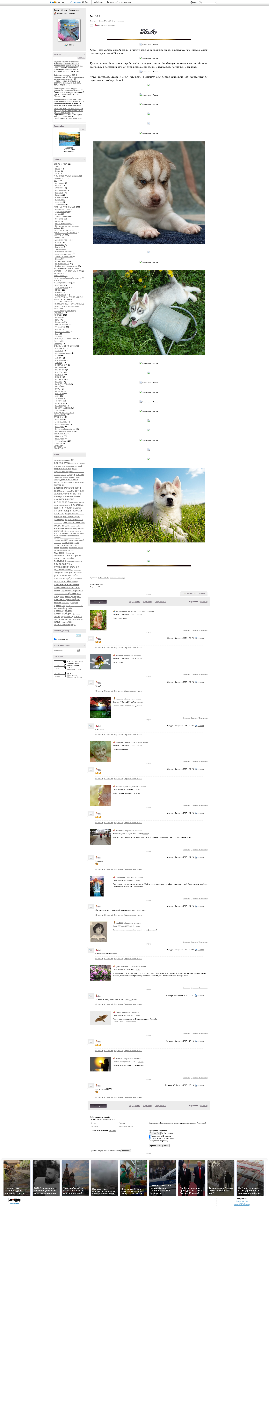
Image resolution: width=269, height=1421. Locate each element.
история (68, 510)
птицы (68, 564)
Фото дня (69, 148)
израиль (62, 499)
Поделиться (201, 593)
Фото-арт (59, 202)
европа (58, 491)
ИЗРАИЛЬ (59, 375)
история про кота (72, 514)
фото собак (65, 603)
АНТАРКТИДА (60, 360)
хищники (57, 617)
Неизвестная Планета (55, 13)
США (57, 396)
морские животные (67, 538)
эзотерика (79, 619)
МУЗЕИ (58, 290)
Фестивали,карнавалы (64, 431)
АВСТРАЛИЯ (60, 348)
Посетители (72, 675)
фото (71, 593)
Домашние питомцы (63, 254)
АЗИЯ (57, 356)
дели (60, 477)
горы (56, 477)
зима (78, 494)
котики (79, 519)
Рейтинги (99, 2)
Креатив (58, 195)
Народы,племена (62, 424)
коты (67, 522)
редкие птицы (76, 570)
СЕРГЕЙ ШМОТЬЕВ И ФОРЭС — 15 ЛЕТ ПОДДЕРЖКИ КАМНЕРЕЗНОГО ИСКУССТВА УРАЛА (68, 111)
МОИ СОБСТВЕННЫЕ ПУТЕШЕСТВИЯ (63, 301)
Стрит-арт (59, 200)
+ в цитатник (119, 21)
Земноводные (60, 249)
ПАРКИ (58, 292)
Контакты (242, 1203)
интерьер (67, 507)
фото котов (70, 600)
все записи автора (108, 25)
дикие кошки (60, 482)
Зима (57, 166)
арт (72, 459)
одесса (76, 543)
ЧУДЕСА (57, 446)
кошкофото (71, 528)
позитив (70, 553)
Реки (57, 334)
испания (58, 510)
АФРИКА (58, 363)
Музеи (57, 221)
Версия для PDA (242, 1201)
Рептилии (59, 247)
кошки (81, 522)
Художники (59, 205)
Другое (58, 214)
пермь (57, 550)
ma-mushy (120, 830)
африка (73, 463)
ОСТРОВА (59, 391)
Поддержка (192, 2)
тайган (57, 590)
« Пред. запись (134, 602)
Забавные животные (63, 257)
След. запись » (160, 602)
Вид (195, 3)
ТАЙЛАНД (59, 398)
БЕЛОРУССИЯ (61, 365)
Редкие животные (62, 264)
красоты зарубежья (62, 533)
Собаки (58, 242)
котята (73, 522)
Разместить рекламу (242, 1205)
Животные (59, 322)
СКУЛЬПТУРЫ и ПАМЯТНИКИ (67, 297)
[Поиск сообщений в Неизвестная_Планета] (78, 636)
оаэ (71, 542)
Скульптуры (60, 197)
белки (63, 466)
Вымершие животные (64, 252)
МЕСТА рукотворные (62, 283)
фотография (58, 608)
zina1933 (119, 923)
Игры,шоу (59, 420)
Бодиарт (58, 185)
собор (75, 582)
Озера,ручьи (60, 327)
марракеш (74, 536)
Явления (58, 336)
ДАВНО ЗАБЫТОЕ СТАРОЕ (65, 233)
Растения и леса (62, 332)
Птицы (58, 259)
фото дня (69, 596)
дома (69, 482)
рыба (69, 575)
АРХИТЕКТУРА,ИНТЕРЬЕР (64, 207)
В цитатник (203, 630)
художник (65, 616)
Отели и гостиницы (63, 224)
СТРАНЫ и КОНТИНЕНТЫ (64, 346)
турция (72, 590)
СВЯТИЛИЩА (60, 295)
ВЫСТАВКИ (60, 285)
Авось (112, 2)
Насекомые (59, 245)
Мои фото (59, 436)
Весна (57, 171)
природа (59, 563)
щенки (74, 619)
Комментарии (74, 10)
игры (56, 499)
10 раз (101, 584)
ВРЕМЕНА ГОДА (60, 164)
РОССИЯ (59, 394)
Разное (57, 341)
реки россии (70, 572)
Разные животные (62, 261)
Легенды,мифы (61, 422)
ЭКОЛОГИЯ (58, 448)
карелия (58, 516)
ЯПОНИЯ (59, 410)
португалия (60, 561)
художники (76, 616)
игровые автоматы (72, 496)
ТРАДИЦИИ (58, 417)
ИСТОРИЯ (58, 273)
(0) (81, 66)
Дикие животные (62, 240)
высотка (81, 472)
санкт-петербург (64, 578)
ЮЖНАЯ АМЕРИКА (63, 408)
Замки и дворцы (61, 216)
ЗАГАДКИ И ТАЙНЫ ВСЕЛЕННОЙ (67, 271)
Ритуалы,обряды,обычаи (65, 429)
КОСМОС (58, 280)
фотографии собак (76, 606)
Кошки (57, 238)
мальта (57, 535)
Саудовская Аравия (63, 353)
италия (81, 514)
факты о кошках (62, 594)
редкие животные (62, 569)
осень (69, 545)
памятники (64, 548)
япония (64, 622)
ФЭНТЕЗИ (58, 443)
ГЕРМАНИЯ (60, 367)
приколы (79, 561)
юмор (57, 621)
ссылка (139, 614)
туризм (65, 590)
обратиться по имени (146, 611)
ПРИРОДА (58, 315)
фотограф (74, 603)
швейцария (66, 619)
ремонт (80, 572)
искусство (76, 508)
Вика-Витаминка (123, 742)
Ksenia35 (119, 1058)
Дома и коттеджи (62, 212)
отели (56, 548)
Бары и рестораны (62, 209)
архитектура (62, 462)
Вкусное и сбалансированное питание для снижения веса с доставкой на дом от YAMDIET (66, 64)
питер (71, 550)
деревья (65, 477)
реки (60, 572)
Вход (86, 2)
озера (56, 545)
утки (55, 594)
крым (73, 533)
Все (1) (82, 129)
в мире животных (68, 467)
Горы (57, 320)
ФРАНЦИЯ (59, 403)
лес (78, 533)
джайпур (72, 477)
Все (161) (81, 58)
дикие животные (69, 479)
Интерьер (59, 219)
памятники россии (76, 548)
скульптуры (78, 578)
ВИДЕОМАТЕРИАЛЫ (62, 230)
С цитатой (195, 630)
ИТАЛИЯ (58, 382)
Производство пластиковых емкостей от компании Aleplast (67, 89)
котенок (71, 519)
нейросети (57, 543)
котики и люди (59, 523)
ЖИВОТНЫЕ (59, 235)
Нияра (118, 1012)
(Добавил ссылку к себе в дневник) (124, 1021)
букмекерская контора (73, 466)
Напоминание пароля (125, 1126)
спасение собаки (62, 587)
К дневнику (147, 602)
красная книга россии (73, 531)
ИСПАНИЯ (59, 379)
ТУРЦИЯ (58, 401)
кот (66, 520)
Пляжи (58, 329)
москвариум (73, 540)
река (56, 572)
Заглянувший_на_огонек (126, 611)
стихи (72, 588)
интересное (61, 502)
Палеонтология (60, 178)
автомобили (58, 460)
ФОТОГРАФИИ (60, 434)
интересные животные (62, 505)
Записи (56, 10)
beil (99, 639)
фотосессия (77, 614)
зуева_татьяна (122, 966)
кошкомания (60, 528)
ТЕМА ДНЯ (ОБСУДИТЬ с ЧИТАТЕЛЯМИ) (64, 414)
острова (76, 545)
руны (65, 575)
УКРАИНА (59, 351)
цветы (57, 619)
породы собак (67, 558)
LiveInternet (58, 2)
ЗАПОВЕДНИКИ (61, 288)
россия (58, 575)
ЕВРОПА (58, 372)
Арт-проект (59, 183)
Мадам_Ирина (122, 786)
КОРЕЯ (58, 389)
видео (69, 471)
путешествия (61, 566)
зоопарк (58, 496)
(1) (75, 79)
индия (70, 499)
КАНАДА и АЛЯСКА (63, 384)
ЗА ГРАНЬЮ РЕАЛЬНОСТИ (65, 269)
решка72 (119, 655)
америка (66, 460)
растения (74, 567)
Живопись (59, 188)
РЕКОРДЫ (58, 344)
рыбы (75, 575)
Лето (57, 174)
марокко (65, 536)
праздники (71, 561)
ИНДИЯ (58, 377)
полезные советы (63, 555)
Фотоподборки (61, 441)
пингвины (64, 550)
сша (77, 587)
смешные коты (59, 581)
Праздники (59, 427)
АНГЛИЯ (58, 358)
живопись (66, 491)
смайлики (112, 1131)
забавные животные (65, 493)
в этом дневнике (62, 639)
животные (77, 490)
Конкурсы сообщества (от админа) (68, 278)
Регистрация (77, 2)
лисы (82, 533)
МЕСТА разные (61, 325)
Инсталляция (60, 190)
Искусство (59, 193)
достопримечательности (67, 487)
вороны (75, 472)
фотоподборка (63, 610)
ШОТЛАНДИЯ (60, 406)
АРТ (55, 181)
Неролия (119, 699)
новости (65, 542)
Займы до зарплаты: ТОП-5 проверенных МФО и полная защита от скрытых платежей (69, 77)
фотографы (67, 608)
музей (81, 540)
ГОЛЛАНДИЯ (60, 370)
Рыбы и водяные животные (66, 266)
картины (67, 516)
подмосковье (60, 553)
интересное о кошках (76, 502)
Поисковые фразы (74, 677)
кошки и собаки (76, 526)
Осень (57, 169)
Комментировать (98, 602)
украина (79, 590)
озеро (63, 545)
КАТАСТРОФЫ (60, 276)
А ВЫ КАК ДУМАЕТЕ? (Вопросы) (67, 176)
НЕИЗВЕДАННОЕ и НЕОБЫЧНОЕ (67, 304)
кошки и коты (62, 525)
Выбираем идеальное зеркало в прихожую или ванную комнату (67, 100)
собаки (68, 581)
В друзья (70, 45)
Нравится (190, 593)
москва (64, 540)
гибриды (63, 475)
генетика (57, 475)
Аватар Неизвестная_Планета (68, 30)
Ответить (186, 630)
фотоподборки (63, 613)
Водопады (59, 317)
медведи (57, 538)
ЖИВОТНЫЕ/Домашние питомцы (111, 578)
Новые (204, 602)
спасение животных (66, 584)
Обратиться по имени (133, 647)
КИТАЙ (58, 387)
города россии (75, 474)
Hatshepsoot (120, 877)
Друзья (64, 10)
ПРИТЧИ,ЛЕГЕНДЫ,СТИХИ (65, 339)
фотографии (62, 605)
